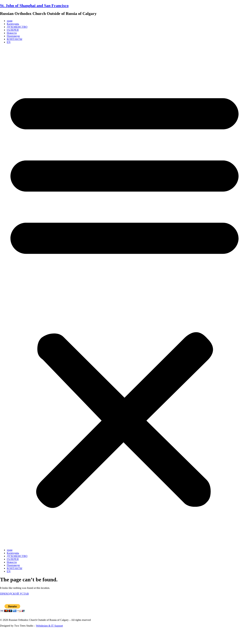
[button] (124, 296)
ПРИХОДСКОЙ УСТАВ (14, 593)
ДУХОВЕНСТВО (17, 26)
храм (9, 20)
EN (9, 42)
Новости (12, 33)
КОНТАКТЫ (14, 39)
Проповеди (13, 36)
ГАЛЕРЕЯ (13, 29)
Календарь (13, 23)
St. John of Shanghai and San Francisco (34, 5)
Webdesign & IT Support (49, 625)
